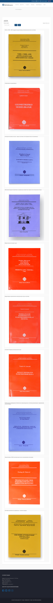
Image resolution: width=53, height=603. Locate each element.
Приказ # (44, 23)
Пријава (33, 1)
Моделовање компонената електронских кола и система (17, 296)
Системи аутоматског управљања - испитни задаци (16, 510)
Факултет (22, 4)
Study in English (18, 9)
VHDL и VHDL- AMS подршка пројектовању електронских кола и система (20, 30)
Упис (44, 4)
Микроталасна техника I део (11, 243)
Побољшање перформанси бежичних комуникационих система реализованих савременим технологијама (24, 403)
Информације (39, 4)
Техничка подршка (44, 1)
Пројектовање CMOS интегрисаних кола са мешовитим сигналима (19, 457)
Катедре (32, 4)
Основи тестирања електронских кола (13, 349)
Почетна (17, 4)
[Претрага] (16, 25)
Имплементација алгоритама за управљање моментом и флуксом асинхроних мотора (23, 189)
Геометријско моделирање (10, 83)
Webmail (38, 1)
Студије (27, 4)
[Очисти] (19, 25)
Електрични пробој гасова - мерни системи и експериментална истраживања (21, 136)
